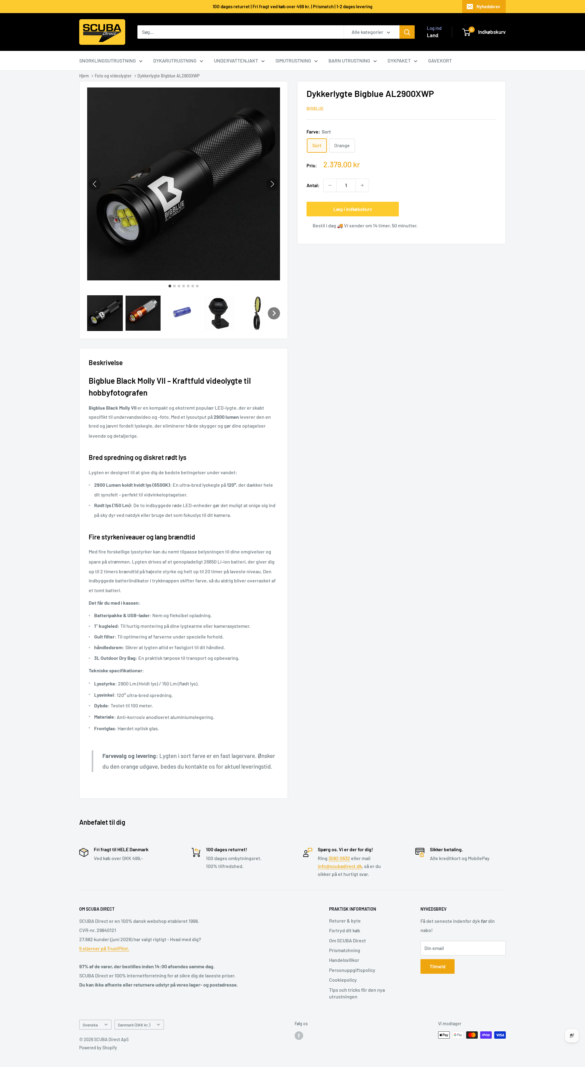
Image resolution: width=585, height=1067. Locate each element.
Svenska (90, 1024)
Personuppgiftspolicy (352, 970)
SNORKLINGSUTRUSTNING (107, 60)
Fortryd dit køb (344, 930)
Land (432, 35)
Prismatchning (344, 950)
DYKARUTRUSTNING (175, 60)
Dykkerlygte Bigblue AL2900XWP (168, 75)
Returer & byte (345, 920)
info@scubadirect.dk (340, 866)
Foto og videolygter (113, 75)
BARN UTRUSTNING (349, 60)
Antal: (313, 185)
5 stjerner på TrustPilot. (104, 948)
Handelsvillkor (344, 960)
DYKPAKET (399, 60)
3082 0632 (339, 858)
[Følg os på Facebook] (299, 1035)
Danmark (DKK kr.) (134, 1024)
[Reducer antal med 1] (330, 185)
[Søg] (407, 32)
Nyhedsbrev (488, 6)
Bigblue (315, 109)
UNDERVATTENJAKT (236, 60)
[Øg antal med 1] (362, 185)
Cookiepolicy (343, 980)
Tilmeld (437, 966)
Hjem (84, 75)
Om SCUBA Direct (347, 940)
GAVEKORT (440, 60)
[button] (105, 313)
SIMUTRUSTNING (293, 60)
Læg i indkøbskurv (352, 209)
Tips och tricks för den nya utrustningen (357, 993)
